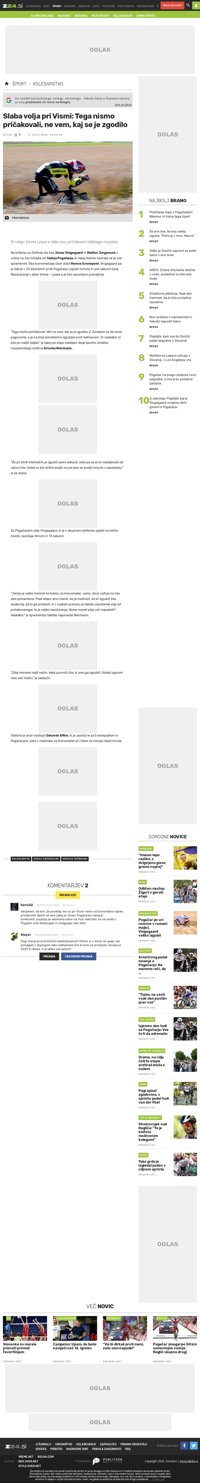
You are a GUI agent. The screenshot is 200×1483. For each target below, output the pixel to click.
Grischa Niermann (75, 859)
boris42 (27, 905)
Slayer (26, 935)
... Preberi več (157, 1479)
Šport (19, 84)
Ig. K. (18, 134)
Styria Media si (189, 1461)
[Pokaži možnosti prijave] (196, 5)
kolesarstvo (21, 859)
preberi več (67, 895)
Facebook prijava (78, 956)
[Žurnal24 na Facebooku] (184, 1446)
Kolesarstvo (48, 84)
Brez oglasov (172, 5)
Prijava (49, 956)
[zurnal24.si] (12, 5)
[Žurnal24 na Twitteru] (194, 1446)
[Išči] (188, 5)
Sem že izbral (123, 104)
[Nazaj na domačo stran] (6, 84)
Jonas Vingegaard (46, 859)
